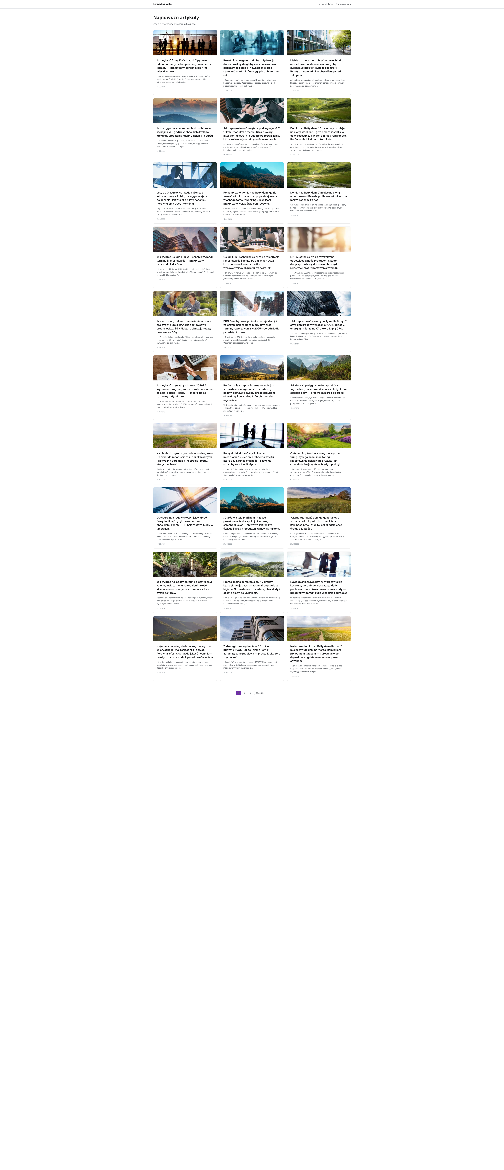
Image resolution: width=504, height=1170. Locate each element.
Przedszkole (162, 4)
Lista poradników (324, 4)
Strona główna (343, 4)
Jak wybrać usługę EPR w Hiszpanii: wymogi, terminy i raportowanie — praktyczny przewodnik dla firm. (185, 260)
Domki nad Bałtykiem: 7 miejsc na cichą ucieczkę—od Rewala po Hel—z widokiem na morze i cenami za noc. (318, 196)
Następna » (261, 693)
